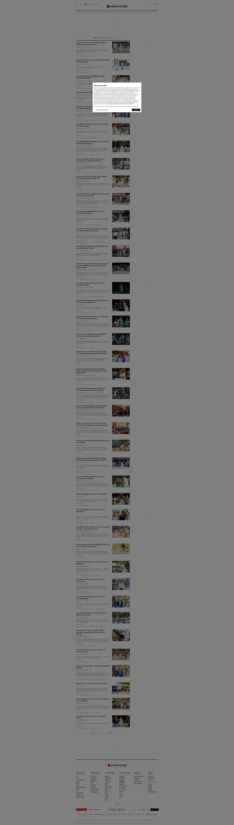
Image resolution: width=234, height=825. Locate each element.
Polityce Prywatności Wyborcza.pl (113, 103)
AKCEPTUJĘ (136, 109)
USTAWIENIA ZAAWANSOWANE (102, 109)
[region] (117, 97)
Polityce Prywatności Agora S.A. (126, 103)
